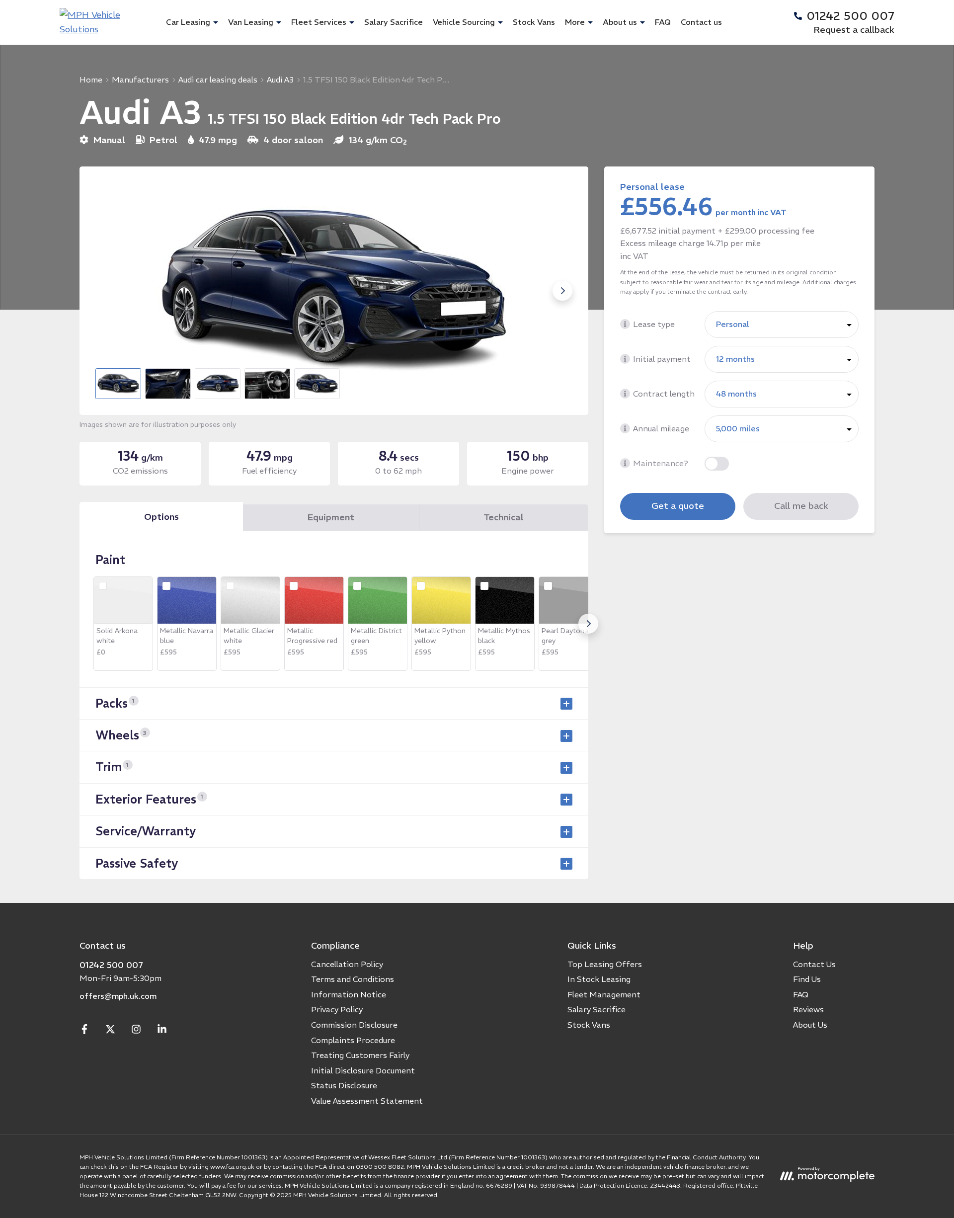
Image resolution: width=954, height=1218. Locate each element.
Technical (503, 517)
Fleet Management (603, 994)
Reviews (808, 1009)
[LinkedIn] (162, 1031)
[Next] (588, 624)
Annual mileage (661, 428)
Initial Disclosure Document (363, 1070)
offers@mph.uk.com (118, 996)
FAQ (663, 22)
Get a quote (677, 505)
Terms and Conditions (352, 979)
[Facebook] (84, 1031)
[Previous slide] (105, 291)
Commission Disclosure (354, 1025)
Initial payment (662, 359)
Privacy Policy (337, 1009)
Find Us (807, 979)
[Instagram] (136, 1031)
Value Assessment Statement (367, 1101)
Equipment (331, 517)
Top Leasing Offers (604, 964)
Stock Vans (534, 22)
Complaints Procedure (353, 1040)
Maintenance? (660, 463)
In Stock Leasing (599, 979)
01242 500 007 (111, 965)
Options (161, 516)
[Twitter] (110, 1031)
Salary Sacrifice (393, 22)
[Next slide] (562, 291)
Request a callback (853, 29)
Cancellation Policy (347, 964)
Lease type (654, 324)
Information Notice (348, 994)
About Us (810, 1025)
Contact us (701, 22)
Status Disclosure (344, 1085)
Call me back (801, 505)
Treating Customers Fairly (360, 1055)
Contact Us (814, 964)
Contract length (664, 394)
